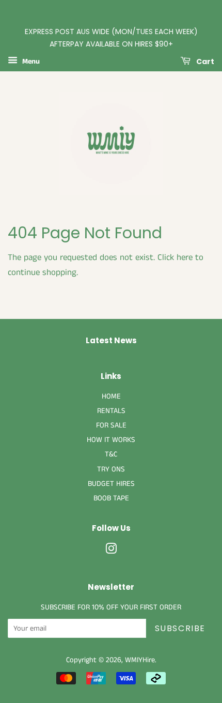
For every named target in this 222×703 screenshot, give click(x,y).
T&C (111, 454)
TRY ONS (111, 469)
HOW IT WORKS (111, 440)
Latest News (111, 340)
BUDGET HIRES (111, 484)
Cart (204, 61)
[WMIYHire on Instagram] (111, 551)
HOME (111, 396)
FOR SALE (111, 425)
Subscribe (180, 628)
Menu (30, 61)
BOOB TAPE (111, 498)
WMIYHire (140, 660)
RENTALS (111, 411)
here (185, 257)
